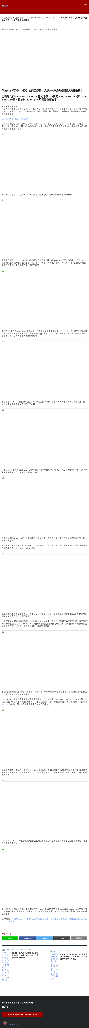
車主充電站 (13, 1024)
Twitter (44, 938)
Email (62, 938)
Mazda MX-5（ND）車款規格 (15, 119)
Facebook (27, 938)
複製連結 (79, 938)
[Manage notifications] (5, 1023)
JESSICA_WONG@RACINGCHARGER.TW (22, 1014)
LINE (10, 938)
